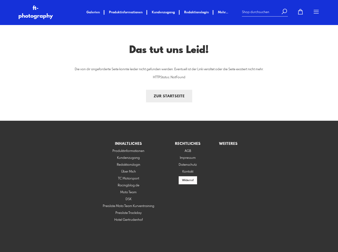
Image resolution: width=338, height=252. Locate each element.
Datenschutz (188, 164)
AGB (188, 151)
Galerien (93, 12)
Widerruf (188, 180)
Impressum (188, 158)
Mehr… (223, 12)
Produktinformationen (126, 12)
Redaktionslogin (196, 12)
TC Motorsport (128, 178)
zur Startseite (169, 96)
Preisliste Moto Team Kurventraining (128, 206)
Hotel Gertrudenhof (128, 219)
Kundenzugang (163, 12)
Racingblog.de (128, 185)
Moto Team (128, 192)
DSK (129, 199)
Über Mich (128, 171)
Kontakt (187, 171)
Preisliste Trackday (128, 213)
